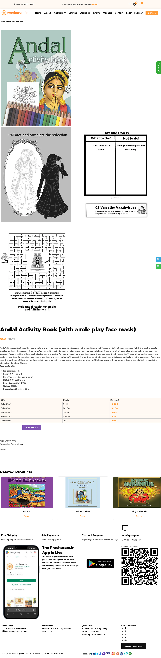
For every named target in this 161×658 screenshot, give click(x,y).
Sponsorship (87, 628)
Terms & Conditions (90, 631)
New (22, 444)
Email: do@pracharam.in (16, 631)
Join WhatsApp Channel (134, 646)
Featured (19, 21)
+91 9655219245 (27, 4)
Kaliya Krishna (83, 511)
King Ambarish (139, 511)
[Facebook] (1, 452)
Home (2, 21)
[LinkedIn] (1, 458)
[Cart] (141, 4)
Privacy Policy (101, 628)
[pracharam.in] (16, 13)
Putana (26, 511)
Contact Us (47, 631)
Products (10, 21)
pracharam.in (25, 653)
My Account (66, 628)
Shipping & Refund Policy (93, 634)
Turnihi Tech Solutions (54, 653)
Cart (57, 628)
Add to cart (32, 427)
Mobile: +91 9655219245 (16, 628)
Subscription (48, 628)
